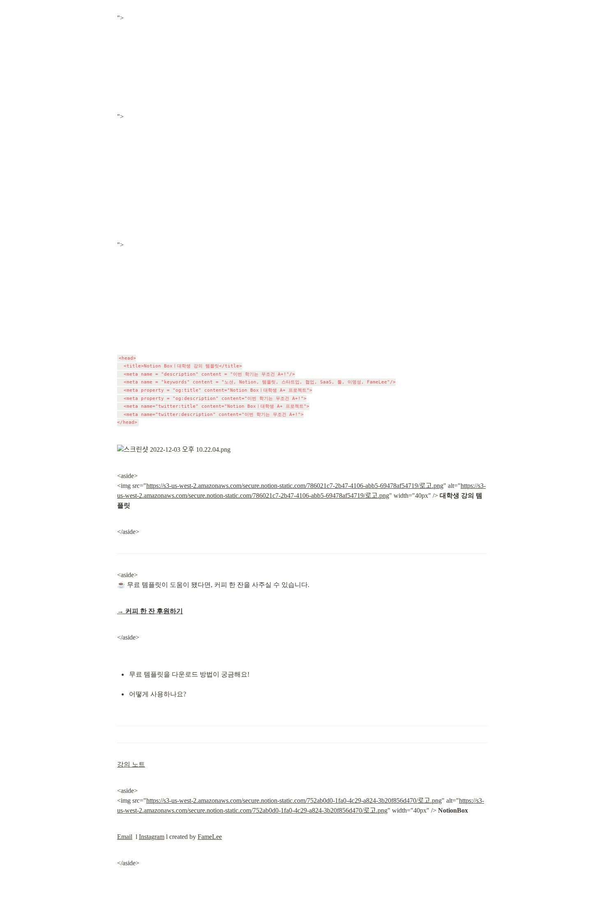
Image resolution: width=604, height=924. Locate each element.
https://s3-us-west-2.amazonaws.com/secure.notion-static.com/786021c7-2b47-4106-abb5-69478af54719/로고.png (294, 485)
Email (124, 836)
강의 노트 (131, 764)
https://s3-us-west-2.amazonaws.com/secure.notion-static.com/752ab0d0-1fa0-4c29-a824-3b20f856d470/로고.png (294, 800)
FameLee (210, 836)
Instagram (151, 836)
